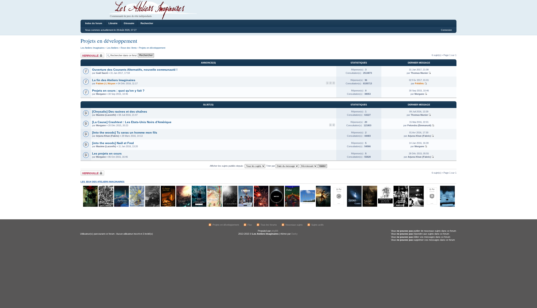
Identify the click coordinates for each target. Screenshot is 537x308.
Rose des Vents (129, 48)
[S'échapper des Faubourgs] (416, 206)
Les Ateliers (113, 48)
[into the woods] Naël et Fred (113, 143)
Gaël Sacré (102, 73)
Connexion (446, 30)
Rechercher (147, 23)
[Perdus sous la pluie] (385, 206)
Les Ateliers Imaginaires (93, 48)
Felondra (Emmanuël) (419, 125)
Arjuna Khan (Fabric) (107, 136)
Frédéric (419, 83)
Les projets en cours (107, 153)
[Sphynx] (121, 206)
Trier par (271, 166)
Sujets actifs (317, 225)
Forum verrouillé (89, 54)
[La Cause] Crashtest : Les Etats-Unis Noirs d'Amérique (131, 122)
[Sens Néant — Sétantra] (369, 206)
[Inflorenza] (90, 206)
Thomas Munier (419, 73)
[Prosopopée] (214, 206)
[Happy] (307, 206)
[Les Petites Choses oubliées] (447, 206)
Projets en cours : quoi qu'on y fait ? (118, 90)
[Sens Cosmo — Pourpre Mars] (354, 206)
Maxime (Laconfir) (106, 115)
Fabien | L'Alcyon (105, 83)
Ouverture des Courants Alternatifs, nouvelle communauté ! (134, 69)
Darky (294, 234)
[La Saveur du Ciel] (167, 206)
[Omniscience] (276, 206)
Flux (250, 225)
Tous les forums (269, 225)
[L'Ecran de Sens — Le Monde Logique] (152, 206)
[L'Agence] (245, 206)
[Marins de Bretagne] (136, 206)
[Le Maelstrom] (229, 206)
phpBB (274, 231)
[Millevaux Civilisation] (105, 206)
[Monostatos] (323, 206)
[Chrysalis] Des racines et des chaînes (119, 111)
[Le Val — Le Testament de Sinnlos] (431, 206)
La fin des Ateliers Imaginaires (113, 80)
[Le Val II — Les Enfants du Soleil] (338, 206)
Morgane (101, 94)
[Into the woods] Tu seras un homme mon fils (124, 132)
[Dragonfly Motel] (400, 206)
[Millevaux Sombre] (198, 206)
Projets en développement (109, 40)
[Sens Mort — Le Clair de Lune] (183, 206)
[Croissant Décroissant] (313, 166)
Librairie (112, 23)
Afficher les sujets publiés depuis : (227, 166)
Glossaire (129, 23)
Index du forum (93, 23)
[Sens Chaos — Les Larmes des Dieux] (260, 206)
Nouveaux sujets (294, 225)
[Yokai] (292, 206)
